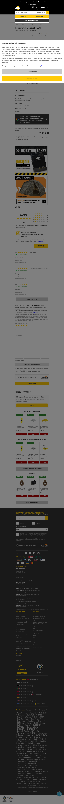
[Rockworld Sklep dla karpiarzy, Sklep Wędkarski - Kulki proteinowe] (17, 8)
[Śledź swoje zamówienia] (29, 7)
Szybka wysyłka (22, 1)
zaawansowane (40, 12)
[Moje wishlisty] (33, 7)
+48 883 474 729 (33, 4)
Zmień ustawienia (32, 71)
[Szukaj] (47, 12)
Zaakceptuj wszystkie (32, 78)
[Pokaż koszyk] (37, 7)
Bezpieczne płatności (32, 1)
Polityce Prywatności (46, 66)
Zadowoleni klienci (43, 1)
